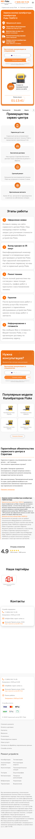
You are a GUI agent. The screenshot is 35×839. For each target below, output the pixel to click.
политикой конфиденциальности (17, 64)
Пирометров (17, 781)
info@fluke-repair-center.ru (13, 686)
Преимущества (6, 110)
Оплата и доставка (7, 727)
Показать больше (17, 436)
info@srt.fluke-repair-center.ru (14, 618)
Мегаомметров (6, 776)
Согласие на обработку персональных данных (16, 745)
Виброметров (5, 781)
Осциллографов (18, 772)
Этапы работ (17, 110)
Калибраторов (5, 759)
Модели (26, 110)
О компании (5, 736)
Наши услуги (5, 742)
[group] (9, 581)
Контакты (4, 730)
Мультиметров (5, 767)
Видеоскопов (17, 784)
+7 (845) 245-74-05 (22, 2)
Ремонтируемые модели (9, 739)
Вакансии (4, 733)
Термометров (5, 784)
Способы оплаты (6, 748)
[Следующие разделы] (33, 110)
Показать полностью (8, 489)
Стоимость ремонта (7, 724)
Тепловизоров (18, 759)
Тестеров (4, 772)
